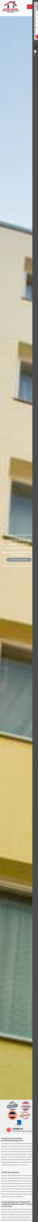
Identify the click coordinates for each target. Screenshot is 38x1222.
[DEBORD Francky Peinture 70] (10, 6)
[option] (19, 611)
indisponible (4, 15)
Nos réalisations (19, 560)
